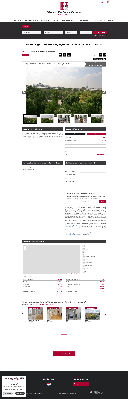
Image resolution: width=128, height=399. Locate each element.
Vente (25, 26)
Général (75, 134)
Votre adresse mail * (71, 171)
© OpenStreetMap (77, 273)
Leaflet (66, 273)
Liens (44, 392)
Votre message (69, 181)
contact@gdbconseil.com (64, 347)
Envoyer (103, 201)
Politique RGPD (38, 393)
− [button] (24, 249)
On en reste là (19, 377)
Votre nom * (68, 168)
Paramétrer (8, 393)
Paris (27, 51)
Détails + (96, 134)
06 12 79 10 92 (64, 344)
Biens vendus (68, 20)
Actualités (100, 20)
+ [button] (24, 247)
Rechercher (100, 32)
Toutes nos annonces (30, 393)
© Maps (70, 273)
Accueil (17, 20)
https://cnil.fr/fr (88, 219)
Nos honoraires (39, 392)
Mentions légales (31, 392)
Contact (112, 20)
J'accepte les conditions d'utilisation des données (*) (80, 193)
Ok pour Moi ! (20, 393)
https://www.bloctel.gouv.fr (71, 226)
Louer (55, 20)
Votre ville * (68, 178)
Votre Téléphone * (70, 174)
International (84, 20)
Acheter (45, 20)
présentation (31, 20)
